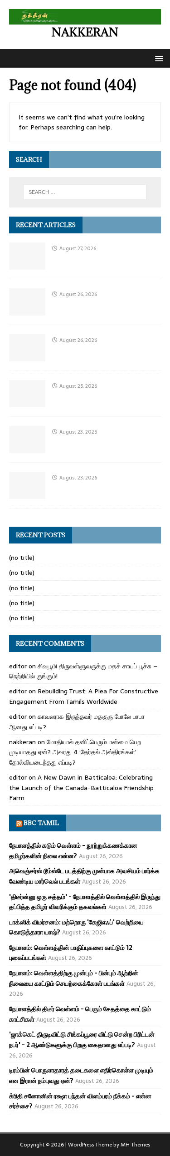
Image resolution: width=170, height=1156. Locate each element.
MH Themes (135, 1144)
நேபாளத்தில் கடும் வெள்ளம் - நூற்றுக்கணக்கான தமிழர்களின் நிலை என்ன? (73, 850)
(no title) (21, 558)
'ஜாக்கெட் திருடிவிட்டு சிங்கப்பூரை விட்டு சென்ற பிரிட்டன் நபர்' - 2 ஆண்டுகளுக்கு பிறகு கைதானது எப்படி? (82, 1039)
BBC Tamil (41, 823)
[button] (157, 57)
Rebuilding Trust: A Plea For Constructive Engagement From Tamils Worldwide (83, 696)
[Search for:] (85, 192)
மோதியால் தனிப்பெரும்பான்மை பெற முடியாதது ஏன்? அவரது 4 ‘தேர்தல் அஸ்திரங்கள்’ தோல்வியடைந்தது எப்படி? (75, 752)
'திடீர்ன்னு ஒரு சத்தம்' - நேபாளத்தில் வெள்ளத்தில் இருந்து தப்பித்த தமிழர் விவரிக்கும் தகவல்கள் (84, 902)
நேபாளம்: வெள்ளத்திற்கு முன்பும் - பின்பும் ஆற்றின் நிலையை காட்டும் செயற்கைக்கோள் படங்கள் (73, 978)
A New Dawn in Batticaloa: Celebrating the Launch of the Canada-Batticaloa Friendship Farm (81, 787)
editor (18, 666)
